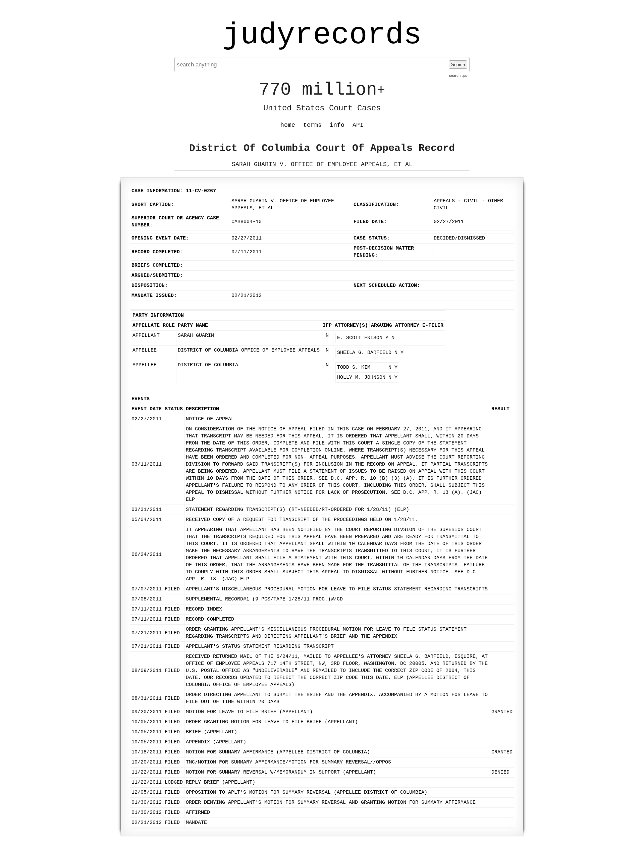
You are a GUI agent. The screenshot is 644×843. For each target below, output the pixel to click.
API (358, 125)
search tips (458, 75)
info (337, 125)
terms (312, 125)
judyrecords (322, 35)
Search (458, 64)
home (287, 125)
